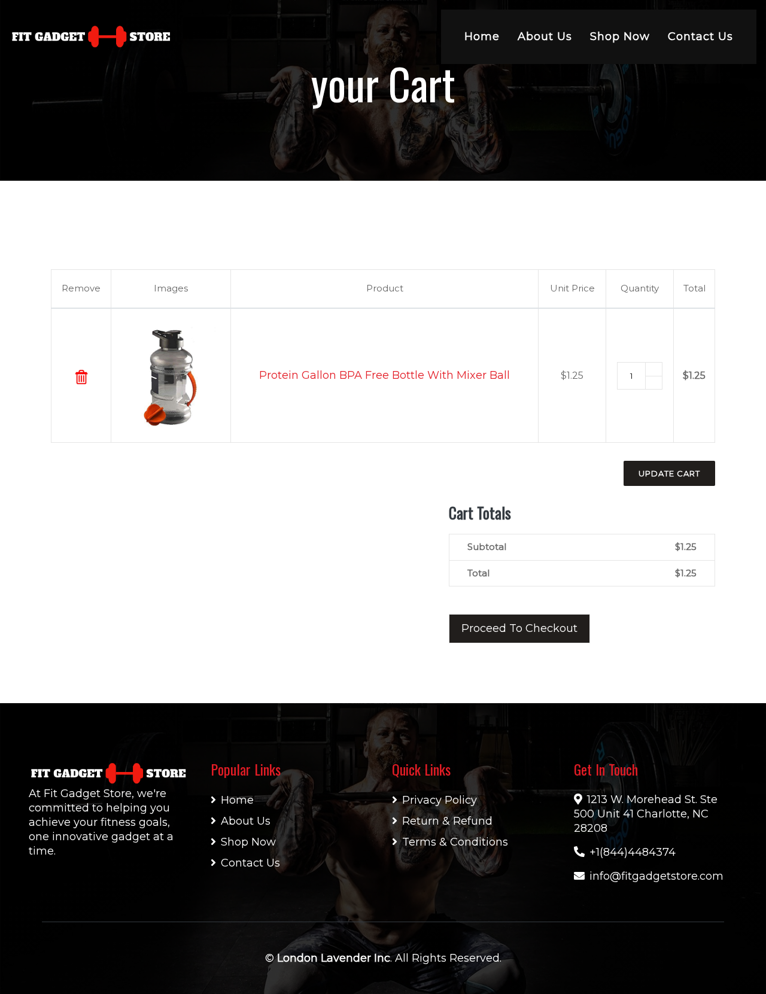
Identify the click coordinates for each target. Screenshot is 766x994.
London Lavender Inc (333, 958)
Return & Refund (447, 821)
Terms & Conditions (455, 842)
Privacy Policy (439, 800)
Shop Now (620, 36)
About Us (545, 36)
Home (482, 36)
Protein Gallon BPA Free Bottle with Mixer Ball (384, 375)
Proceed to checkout (519, 628)
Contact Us (700, 36)
